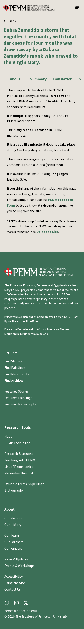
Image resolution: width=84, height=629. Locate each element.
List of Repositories (18, 466)
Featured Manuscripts (20, 404)
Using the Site (47, 231)
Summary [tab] (38, 79)
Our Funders (13, 548)
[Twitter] (25, 602)
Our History (12, 524)
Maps (8, 436)
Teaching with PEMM (19, 460)
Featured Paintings (18, 398)
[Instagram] (16, 602)
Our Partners (13, 542)
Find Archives (13, 380)
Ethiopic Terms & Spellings (24, 484)
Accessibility (13, 576)
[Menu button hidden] (78, 8)
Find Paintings (14, 367)
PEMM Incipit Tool (17, 443)
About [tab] (15, 79)
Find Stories (13, 361)
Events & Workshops (19, 565)
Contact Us (12, 589)
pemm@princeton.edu (20, 611)
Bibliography (13, 490)
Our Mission (13, 518)
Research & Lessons (18, 453)
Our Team (11, 535)
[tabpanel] (42, 166)
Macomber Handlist (18, 473)
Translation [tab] (62, 79)
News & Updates (16, 559)
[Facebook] (6, 602)
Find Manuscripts (16, 374)
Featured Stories (16, 391)
